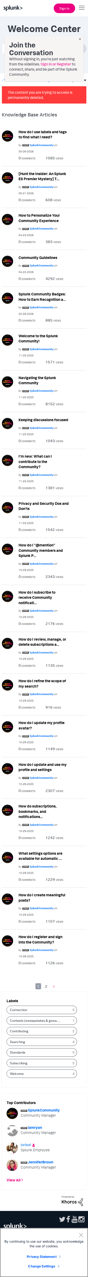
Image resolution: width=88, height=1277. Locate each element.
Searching (17, 1042)
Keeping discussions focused (43, 419)
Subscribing (18, 1063)
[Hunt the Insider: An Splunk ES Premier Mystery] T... (42, 176)
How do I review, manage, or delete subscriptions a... (42, 642)
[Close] (81, 1235)
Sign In (64, 8)
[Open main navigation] (81, 8)
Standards (17, 1052)
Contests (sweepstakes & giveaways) (37, 1020)
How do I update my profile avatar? (42, 725)
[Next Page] (53, 986)
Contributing (19, 1031)
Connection (18, 1010)
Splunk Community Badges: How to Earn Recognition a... (42, 297)
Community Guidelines (38, 257)
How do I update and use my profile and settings (43, 767)
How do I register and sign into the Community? (40, 939)
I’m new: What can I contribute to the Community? (35, 461)
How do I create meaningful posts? (42, 898)
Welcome (17, 1074)
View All (13, 1180)
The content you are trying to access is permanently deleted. (40, 95)
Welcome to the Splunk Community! (38, 339)
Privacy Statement (41, 1257)
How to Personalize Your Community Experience (39, 218)
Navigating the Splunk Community (37, 380)
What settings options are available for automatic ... (40, 856)
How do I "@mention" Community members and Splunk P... (41, 550)
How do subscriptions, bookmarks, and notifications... (38, 811)
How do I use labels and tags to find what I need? (43, 134)
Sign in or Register (56, 64)
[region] (44, 1252)
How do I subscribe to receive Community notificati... (37, 597)
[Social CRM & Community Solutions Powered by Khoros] (72, 1200)
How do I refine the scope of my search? (42, 683)
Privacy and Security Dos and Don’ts (44, 506)
